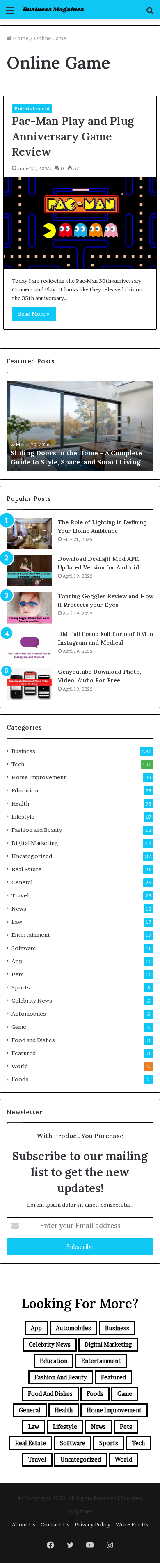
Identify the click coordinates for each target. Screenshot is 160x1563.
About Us (23, 1524)
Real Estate (26, 869)
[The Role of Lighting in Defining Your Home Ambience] (29, 533)
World (19, 1066)
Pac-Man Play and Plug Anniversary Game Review (73, 136)
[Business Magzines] (53, 10)
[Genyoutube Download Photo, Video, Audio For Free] (29, 684)
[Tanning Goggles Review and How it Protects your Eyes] (29, 608)
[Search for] (150, 13)
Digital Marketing (34, 843)
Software (23, 948)
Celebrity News (31, 1000)
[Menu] (10, 13)
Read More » (34, 313)
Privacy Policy (92, 1524)
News (18, 908)
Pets (17, 974)
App (17, 961)
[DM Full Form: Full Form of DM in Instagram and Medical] (29, 646)
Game (18, 1027)
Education (24, 790)
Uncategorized (31, 856)
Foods (20, 1079)
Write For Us (132, 1524)
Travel (20, 895)
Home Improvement (38, 777)
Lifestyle (22, 816)
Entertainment (32, 109)
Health (20, 803)
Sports (20, 987)
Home (19, 38)
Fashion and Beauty (36, 829)
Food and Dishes (33, 1040)
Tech (17, 764)
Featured (23, 1053)
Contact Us (55, 1524)
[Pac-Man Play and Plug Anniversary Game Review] (80, 222)
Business (23, 751)
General (21, 882)
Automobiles (28, 1013)
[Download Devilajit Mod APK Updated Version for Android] (29, 571)
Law (16, 921)
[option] (80, 426)
